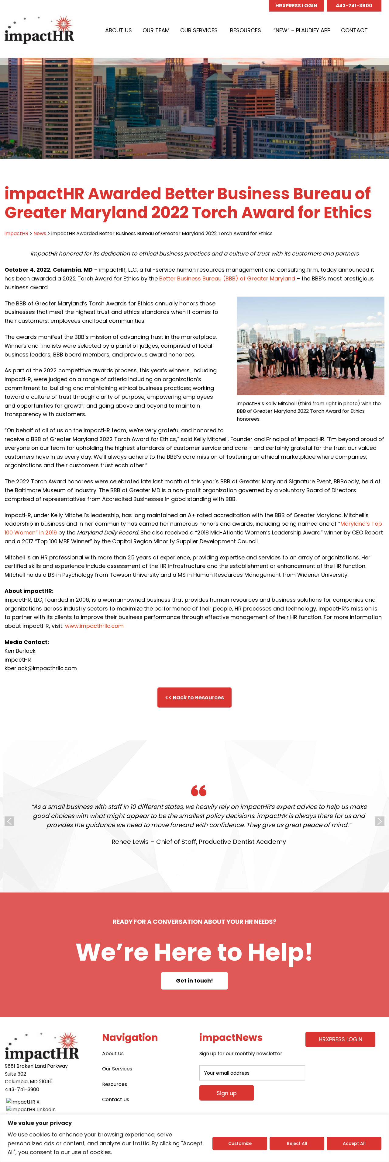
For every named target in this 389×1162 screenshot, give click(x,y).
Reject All (297, 1143)
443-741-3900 (354, 5)
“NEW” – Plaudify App (302, 30)
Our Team (156, 30)
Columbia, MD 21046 (29, 1081)
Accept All (354, 1143)
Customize (240, 1143)
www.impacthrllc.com (94, 626)
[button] (379, 30)
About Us (118, 30)
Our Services (199, 30)
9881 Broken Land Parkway (36, 1066)
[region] (194, 1138)
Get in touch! (194, 980)
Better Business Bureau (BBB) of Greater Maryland (227, 278)
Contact (354, 30)
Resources (245, 30)
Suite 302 (15, 1073)
